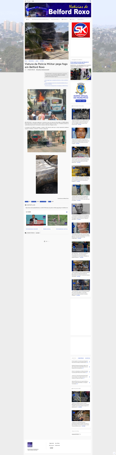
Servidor (72, 19)
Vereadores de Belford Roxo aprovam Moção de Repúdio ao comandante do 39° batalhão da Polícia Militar (35, 223)
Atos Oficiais (57, 443)
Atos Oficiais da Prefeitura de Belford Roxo (40, 19)
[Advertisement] (34, 79)
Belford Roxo (80, 19)
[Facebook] (27, 1)
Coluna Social (57, 445)
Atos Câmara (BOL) (55, 19)
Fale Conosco (51, 445)
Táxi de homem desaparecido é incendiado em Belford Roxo (56, 85)
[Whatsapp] (30, 1)
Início (28, 19)
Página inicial (51, 443)
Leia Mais (79, 124)
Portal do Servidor (51, 448)
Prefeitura (65, 19)
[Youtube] (29, 1)
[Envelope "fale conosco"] (33, 1)
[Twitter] (25, 1)
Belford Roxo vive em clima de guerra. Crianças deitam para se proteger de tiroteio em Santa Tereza (57, 223)
